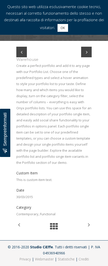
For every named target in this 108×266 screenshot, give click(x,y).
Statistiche (66, 259)
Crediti (84, 259)
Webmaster (44, 259)
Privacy (25, 259)
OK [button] (63, 27)
